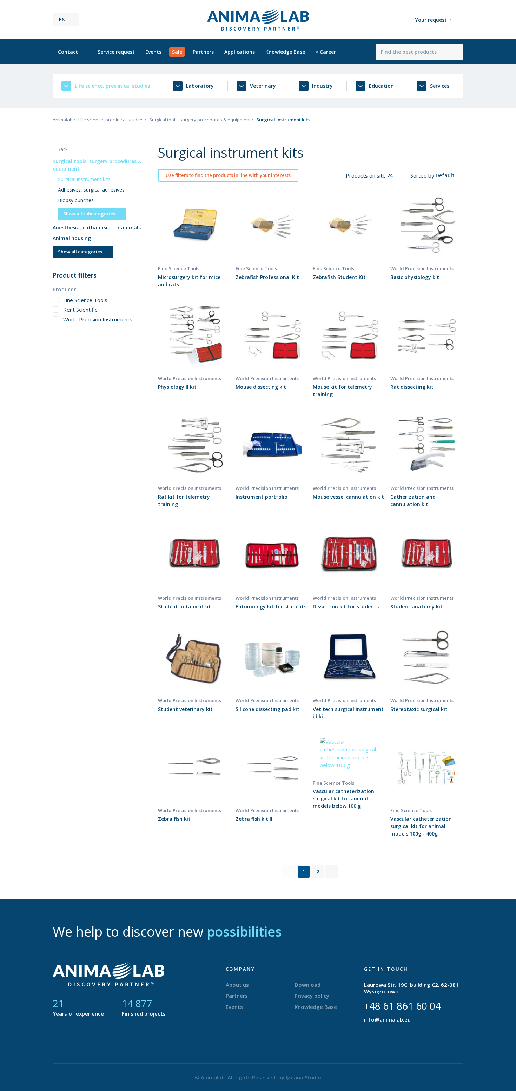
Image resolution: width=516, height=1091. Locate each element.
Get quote (194, 240)
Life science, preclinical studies (111, 120)
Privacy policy (312, 995)
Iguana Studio (303, 1077)
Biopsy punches (76, 200)
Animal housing (72, 238)
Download (307, 984)
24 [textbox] (390, 175)
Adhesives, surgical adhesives (91, 189)
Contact (68, 51)
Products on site (366, 175)
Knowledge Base (285, 51)
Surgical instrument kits (84, 179)
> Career (326, 51)
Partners (203, 51)
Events (153, 51)
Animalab (63, 120)
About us (237, 984)
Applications (239, 51)
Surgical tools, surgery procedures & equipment (200, 120)
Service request (116, 51)
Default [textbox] (445, 175)
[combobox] (394, 175)
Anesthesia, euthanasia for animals (97, 227)
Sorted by (423, 175)
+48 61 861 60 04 (402, 1005)
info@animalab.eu (387, 1019)
